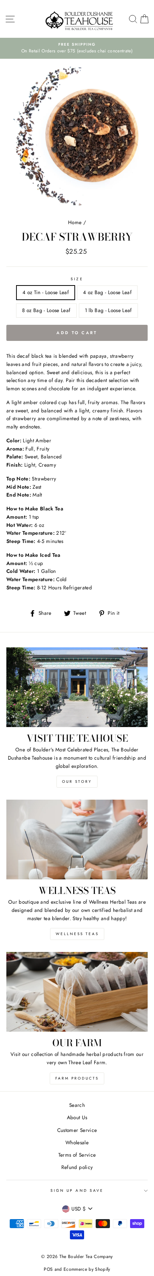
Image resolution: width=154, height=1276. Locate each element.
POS (48, 1269)
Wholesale (77, 1142)
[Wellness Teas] (77, 839)
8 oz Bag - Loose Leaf (46, 310)
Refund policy (77, 1167)
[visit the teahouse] (77, 687)
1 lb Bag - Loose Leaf (108, 310)
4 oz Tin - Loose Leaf (45, 292)
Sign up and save (77, 1190)
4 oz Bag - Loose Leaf (107, 292)
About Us (77, 1117)
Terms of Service (77, 1155)
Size (77, 279)
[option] (77, 48)
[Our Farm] (77, 992)
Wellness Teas (77, 934)
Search (77, 1105)
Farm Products (77, 1078)
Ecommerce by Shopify (87, 1269)
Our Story (77, 781)
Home (74, 222)
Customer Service (77, 1130)
